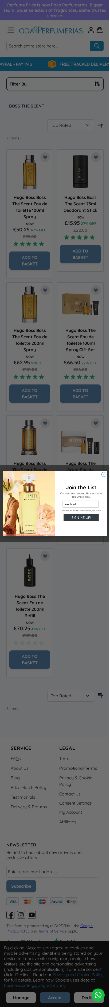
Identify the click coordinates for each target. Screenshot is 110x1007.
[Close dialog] (103, 474)
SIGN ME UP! (81, 517)
